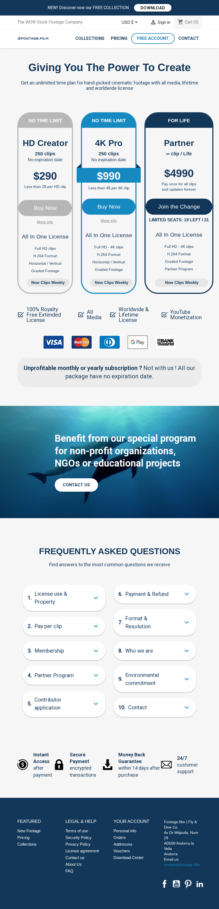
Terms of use (76, 831)
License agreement (82, 851)
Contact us (74, 857)
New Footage (29, 831)
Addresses (123, 844)
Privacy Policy (78, 844)
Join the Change (179, 206)
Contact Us (76, 484)
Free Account (153, 38)
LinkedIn (199, 884)
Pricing (119, 38)
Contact (188, 38)
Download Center (129, 857)
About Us (73, 864)
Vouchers (122, 851)
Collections (89, 38)
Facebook (164, 884)
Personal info (125, 831)
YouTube (176, 884)
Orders (120, 837)
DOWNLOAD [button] (152, 7)
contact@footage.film (182, 864)
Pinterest (188, 884)
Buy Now (45, 208)
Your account (131, 821)
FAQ (69, 871)
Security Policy (78, 837)
